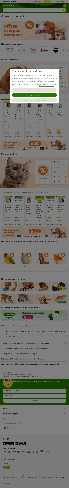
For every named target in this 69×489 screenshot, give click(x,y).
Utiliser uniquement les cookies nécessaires (34, 100)
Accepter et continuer (34, 95)
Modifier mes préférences (34, 90)
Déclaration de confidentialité (47, 86)
